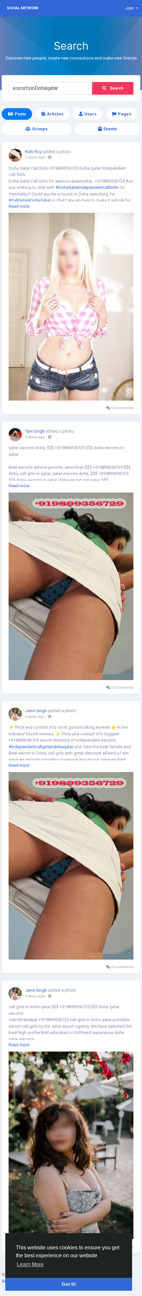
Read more (19, 206)
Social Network (22, 8)
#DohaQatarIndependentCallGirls (86, 187)
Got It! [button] (69, 1284)
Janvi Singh (36, 710)
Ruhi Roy (33, 151)
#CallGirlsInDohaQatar (30, 200)
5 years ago (35, 157)
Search (116, 88)
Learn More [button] (30, 1264)
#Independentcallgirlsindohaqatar (41, 746)
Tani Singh (35, 431)
